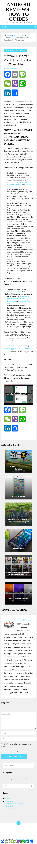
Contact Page (9, 801)
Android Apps (9, 50)
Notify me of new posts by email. (16, 751)
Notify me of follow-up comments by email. (16, 745)
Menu (4, 27)
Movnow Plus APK (14, 292)
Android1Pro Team (12, 69)
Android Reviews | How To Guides (18, 12)
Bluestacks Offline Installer (17, 182)
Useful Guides (9, 809)
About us (8, 798)
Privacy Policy (9, 806)
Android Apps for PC (19, 50)
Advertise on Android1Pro (15, 803)
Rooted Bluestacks (14, 185)
